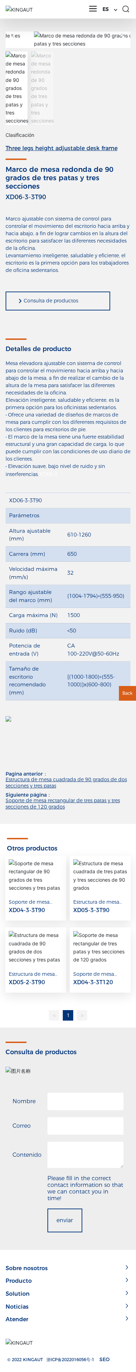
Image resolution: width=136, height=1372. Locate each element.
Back (127, 693)
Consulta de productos (51, 301)
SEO (104, 1359)
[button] (122, 39)
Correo (22, 1125)
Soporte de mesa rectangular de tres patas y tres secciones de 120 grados (63, 803)
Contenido (27, 1155)
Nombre (24, 1101)
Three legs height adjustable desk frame (62, 148)
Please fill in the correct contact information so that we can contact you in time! (85, 1188)
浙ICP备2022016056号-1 (70, 1359)
